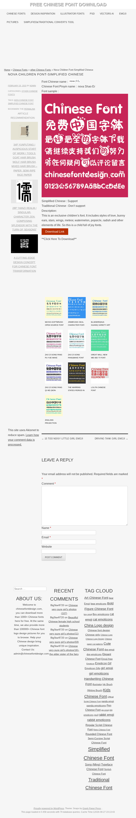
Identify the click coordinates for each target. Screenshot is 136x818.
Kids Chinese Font (23, 100)
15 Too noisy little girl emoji (62, 438)
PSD (92, 13)
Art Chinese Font (96, 598)
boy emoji (88, 614)
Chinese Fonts (16, 13)
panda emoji (107, 701)
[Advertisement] (68, 47)
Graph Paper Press (92, 808)
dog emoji (109, 649)
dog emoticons (94, 654)
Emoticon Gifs (92, 668)
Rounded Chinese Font (99, 734)
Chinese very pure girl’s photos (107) (65, 609)
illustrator (97, 684)
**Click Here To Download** (59, 239)
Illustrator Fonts (72, 13)
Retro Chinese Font (101, 730)
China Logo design (99, 625)
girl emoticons (99, 673)
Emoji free (107, 658)
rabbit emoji (106, 714)
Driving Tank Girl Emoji (111, 438)
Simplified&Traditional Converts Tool (49, 22)
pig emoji (105, 710)
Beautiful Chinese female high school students (64, 621)
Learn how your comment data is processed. (23, 440)
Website (47, 546)
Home (7, 70)
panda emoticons (96, 705)
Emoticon (90, 664)
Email (46, 537)
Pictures (12, 22)
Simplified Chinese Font (21, 103)
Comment (49, 483)
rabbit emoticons (98, 720)
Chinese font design (99, 630)
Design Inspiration (43, 13)
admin (33, 86)
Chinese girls (92, 634)
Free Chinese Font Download (68, 4)
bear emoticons (98, 603)
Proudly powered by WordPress (49, 808)
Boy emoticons (101, 614)
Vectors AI (107, 13)
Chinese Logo (106, 635)
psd (96, 715)
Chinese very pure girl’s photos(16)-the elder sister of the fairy (64, 650)
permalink (29, 109)
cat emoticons (103, 619)
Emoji (122, 13)
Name (46, 527)
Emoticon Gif (103, 663)
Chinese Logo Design (95, 639)
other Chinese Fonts (40, 70)
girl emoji (107, 668)
